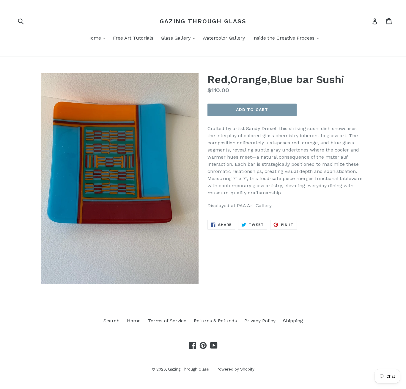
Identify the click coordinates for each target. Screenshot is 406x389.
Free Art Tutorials (133, 38)
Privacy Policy (260, 321)
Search (111, 321)
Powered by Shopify (235, 369)
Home (97, 38)
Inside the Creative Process (287, 38)
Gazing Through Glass (203, 21)
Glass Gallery (179, 38)
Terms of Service (167, 321)
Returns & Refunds (215, 321)
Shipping (293, 321)
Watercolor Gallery (223, 38)
